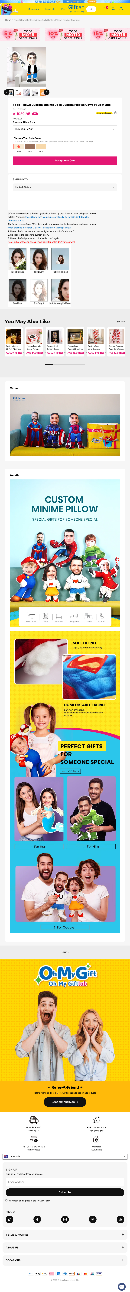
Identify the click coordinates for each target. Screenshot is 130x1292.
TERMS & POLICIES (17, 1234)
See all (120, 321)
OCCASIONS (13, 1260)
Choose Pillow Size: (24, 122)
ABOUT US (12, 1247)
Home (8, 20)
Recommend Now (63, 1102)
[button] (7, 92)
